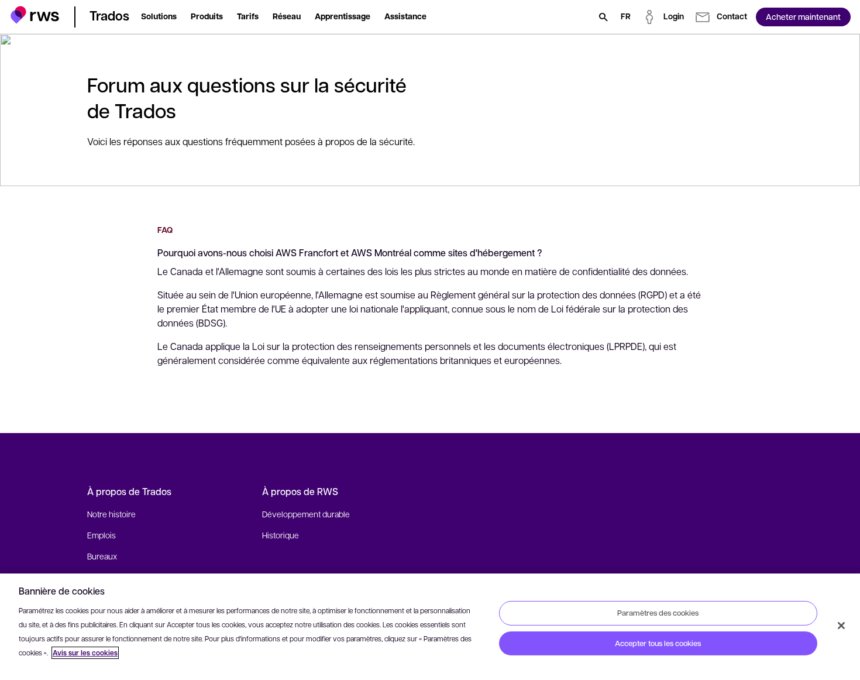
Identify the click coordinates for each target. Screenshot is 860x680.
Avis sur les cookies (85, 653)
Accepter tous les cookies (658, 643)
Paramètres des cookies (658, 612)
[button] (34, 15)
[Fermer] (841, 625)
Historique (280, 535)
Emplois (101, 535)
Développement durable (306, 514)
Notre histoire (111, 514)
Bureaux (102, 556)
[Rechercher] (603, 17)
